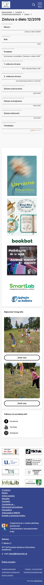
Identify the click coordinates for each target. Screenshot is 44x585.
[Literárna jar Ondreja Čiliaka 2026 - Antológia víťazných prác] (22, 176)
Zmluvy (26, 14)
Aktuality (6, 498)
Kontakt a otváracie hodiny (13, 515)
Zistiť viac (22, 357)
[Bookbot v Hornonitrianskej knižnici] (22, 240)
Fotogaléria (7, 510)
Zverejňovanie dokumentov (11, 14)
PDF (33, 130)
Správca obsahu (7, 575)
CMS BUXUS (38, 581)
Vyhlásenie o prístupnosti (10, 572)
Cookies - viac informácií (33, 569)
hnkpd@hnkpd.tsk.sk (18, 554)
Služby (5, 493)
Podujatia (6, 501)
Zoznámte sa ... (8, 504)
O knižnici (18, 12)
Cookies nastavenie (9, 569)
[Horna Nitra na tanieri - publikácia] (22, 216)
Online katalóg (8, 496)
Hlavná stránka (7, 12)
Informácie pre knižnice (12, 507)
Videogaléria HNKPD (11, 513)
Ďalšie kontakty (8, 562)
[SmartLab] (22, 285)
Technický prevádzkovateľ (33, 572)
